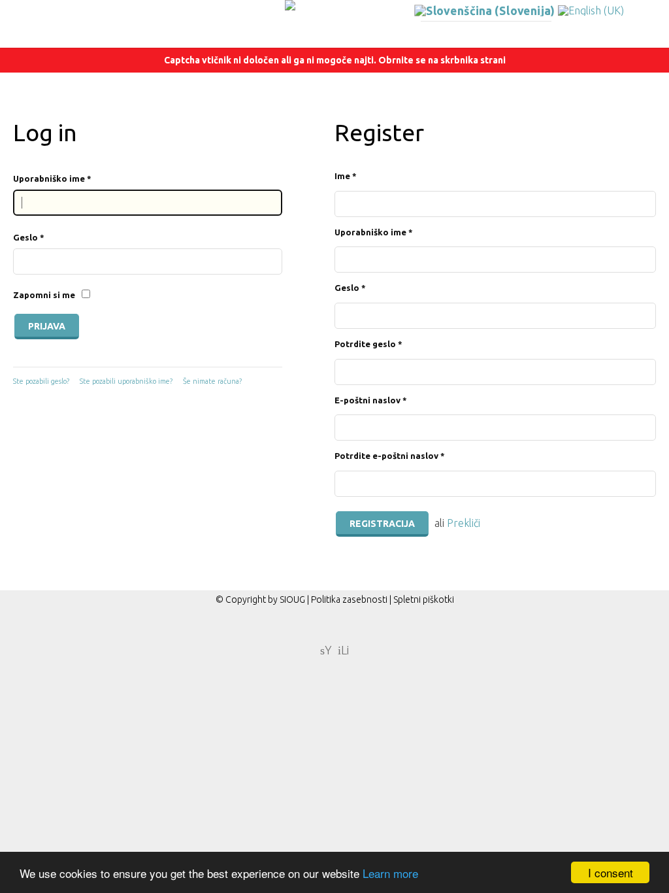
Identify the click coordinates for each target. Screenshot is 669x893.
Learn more (390, 873)
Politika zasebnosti (349, 599)
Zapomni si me (44, 294)
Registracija (382, 523)
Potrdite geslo (368, 343)
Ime (345, 175)
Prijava (46, 326)
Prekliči (463, 523)
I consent (610, 872)
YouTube (326, 649)
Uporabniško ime (52, 178)
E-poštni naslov (370, 400)
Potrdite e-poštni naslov (389, 455)
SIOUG (292, 599)
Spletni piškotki (423, 599)
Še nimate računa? (212, 381)
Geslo (28, 237)
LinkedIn (343, 649)
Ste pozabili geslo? (41, 381)
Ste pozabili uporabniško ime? (126, 381)
